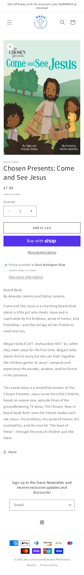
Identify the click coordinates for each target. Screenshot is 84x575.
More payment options (42, 252)
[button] (9, 22)
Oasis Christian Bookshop (39, 559)
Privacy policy (48, 565)
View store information (26, 277)
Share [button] (12, 452)
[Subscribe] (69, 505)
